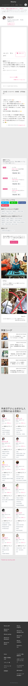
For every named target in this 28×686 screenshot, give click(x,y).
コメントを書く (14, 77)
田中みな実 (5, 441)
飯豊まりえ (5, 465)
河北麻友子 (5, 538)
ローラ (4, 513)
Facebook (22, 202)
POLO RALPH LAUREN (21, 480)
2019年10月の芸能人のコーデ (8, 230)
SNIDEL (4, 453)
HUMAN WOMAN (20, 505)
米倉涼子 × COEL (5, 220)
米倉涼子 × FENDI (5, 218)
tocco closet (5, 455)
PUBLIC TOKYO (19, 497)
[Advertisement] (14, 143)
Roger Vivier (15, 169)
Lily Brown (18, 428)
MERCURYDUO (5, 451)
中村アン (18, 441)
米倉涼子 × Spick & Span (7, 222)
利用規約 (6, 670)
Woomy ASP (7, 625)
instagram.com (21, 125)
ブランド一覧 (7, 662)
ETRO (17, 528)
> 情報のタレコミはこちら (19, 79)
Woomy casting (7, 634)
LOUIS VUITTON (5, 523)
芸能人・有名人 (18, 5)
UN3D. (3, 434)
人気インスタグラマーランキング (20, 660)
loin (17, 549)
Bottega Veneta (5, 526)
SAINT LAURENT (6, 432)
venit (24, 548)
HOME (2, 8)
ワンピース (14, 189)
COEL (3, 224)
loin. (17, 551)
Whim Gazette (19, 530)
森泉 (17, 465)
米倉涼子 (21, 8)
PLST (17, 457)
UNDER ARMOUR (20, 455)
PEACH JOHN (19, 453)
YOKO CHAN (15, 179)
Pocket (6, 205)
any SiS (4, 457)
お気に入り (11, 24)
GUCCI (17, 474)
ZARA (17, 523)
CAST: (3, 480)
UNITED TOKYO (19, 499)
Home (5, 654)
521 (3, 551)
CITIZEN (8, 434)
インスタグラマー (6, 5)
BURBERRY (4, 524)
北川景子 (4, 418)
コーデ (12, 5)
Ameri (7, 497)
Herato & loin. (19, 548)
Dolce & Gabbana (21, 222)
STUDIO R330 (5, 528)
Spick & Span (15, 224)
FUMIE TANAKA (5, 553)
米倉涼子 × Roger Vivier (7, 211)
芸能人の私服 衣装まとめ (12, 8)
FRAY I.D (18, 432)
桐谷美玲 (4, 488)
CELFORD (18, 478)
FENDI (14, 222)
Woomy (13, 2)
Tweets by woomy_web (8, 560)
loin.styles (21, 549)
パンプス (14, 167)
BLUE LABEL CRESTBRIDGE (8, 499)
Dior (24, 453)
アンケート (14, 242)
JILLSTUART (19, 503)
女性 (22, 19)
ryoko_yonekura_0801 (14, 19)
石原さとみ (19, 418)
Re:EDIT (4, 476)
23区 (17, 451)
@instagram (19, 670)
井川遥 (18, 538)
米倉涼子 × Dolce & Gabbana (16, 218)
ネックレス (14, 178)
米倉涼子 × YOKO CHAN (18, 211)
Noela (8, 453)
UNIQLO (4, 474)
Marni (3, 428)
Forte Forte (18, 434)
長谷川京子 (19, 513)
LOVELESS (18, 501)
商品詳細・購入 (16, 173)
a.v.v (3, 501)
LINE (14, 202)
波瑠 (17, 488)
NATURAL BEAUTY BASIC (8, 478)
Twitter (6, 202)
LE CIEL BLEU (19, 430)
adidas (9, 524)
